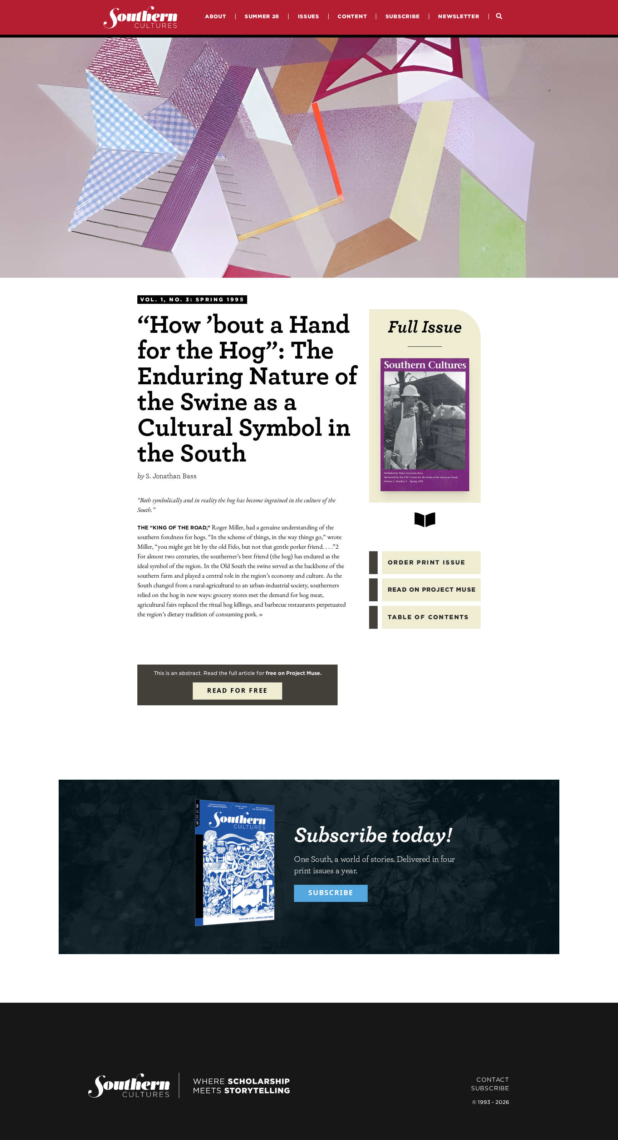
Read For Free (237, 690)
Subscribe (403, 16)
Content (352, 16)
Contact (492, 1079)
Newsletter (458, 16)
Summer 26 (262, 16)
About (215, 16)
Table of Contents (428, 617)
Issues (308, 16)
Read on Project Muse (432, 589)
